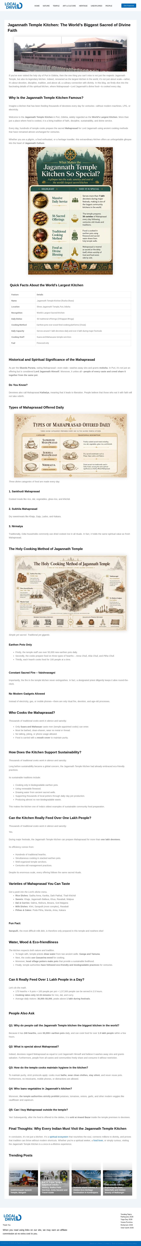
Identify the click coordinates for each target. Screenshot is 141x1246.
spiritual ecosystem (59, 1137)
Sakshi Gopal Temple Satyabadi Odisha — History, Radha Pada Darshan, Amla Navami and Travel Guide (54, 1187)
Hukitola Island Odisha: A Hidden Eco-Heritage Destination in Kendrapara (85, 1190)
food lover (98, 1140)
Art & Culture (69, 6)
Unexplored (96, 6)
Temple (56, 6)
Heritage (83, 6)
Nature (46, 6)
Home (36, 6)
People (108, 6)
